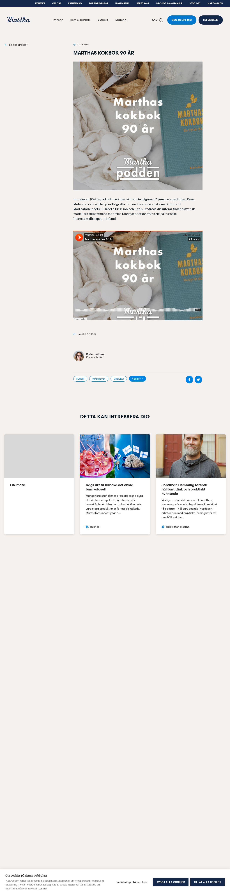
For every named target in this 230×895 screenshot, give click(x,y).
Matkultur (119, 378)
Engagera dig (182, 19)
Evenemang (75, 3)
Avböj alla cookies (171, 882)
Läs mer (42, 888)
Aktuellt (103, 20)
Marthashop (215, 3)
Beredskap (143, 3)
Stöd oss (194, 3)
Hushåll (80, 378)
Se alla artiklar (18, 44)
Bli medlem (210, 19)
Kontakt (40, 3)
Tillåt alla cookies (207, 882)
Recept (58, 20)
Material (121, 20)
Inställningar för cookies (132, 882)
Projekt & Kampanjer (169, 3)
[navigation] (18, 20)
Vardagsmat (98, 378)
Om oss (56, 3)
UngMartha (122, 3)
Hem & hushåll (80, 20)
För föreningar (98, 3)
